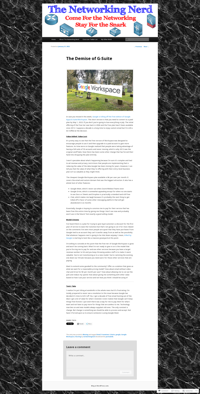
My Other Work (106, 39)
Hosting (78, 337)
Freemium (105, 335)
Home (54, 39)
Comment (125, 372)
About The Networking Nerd (69, 39)
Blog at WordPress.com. (100, 386)
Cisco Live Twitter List (90, 39)
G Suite (112, 335)
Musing (85, 335)
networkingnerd (89, 337)
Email (99, 335)
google (118, 335)
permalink (109, 337)
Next (146, 47)
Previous (138, 47)
